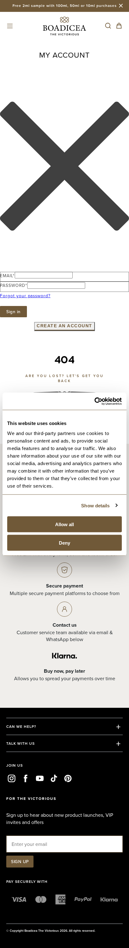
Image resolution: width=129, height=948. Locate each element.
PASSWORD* (13, 285)
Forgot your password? (25, 295)
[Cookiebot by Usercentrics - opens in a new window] (94, 401)
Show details (95, 505)
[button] (9, 25)
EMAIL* (7, 275)
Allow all (64, 524)
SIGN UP (20, 861)
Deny (64, 542)
